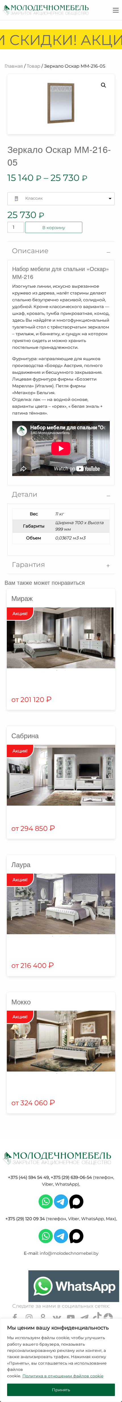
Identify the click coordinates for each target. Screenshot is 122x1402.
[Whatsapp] (46, 1201)
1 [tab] (57, 670)
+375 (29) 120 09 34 (25, 1218)
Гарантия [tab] (28, 564)
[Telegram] (61, 1201)
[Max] (76, 1201)
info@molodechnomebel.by (69, 1253)
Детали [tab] (24, 494)
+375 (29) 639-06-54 (71, 1177)
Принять (61, 1389)
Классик (34, 198)
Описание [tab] (30, 251)
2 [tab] (65, 670)
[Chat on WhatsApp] (73, 1286)
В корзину (53, 227)
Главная (14, 66)
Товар (33, 66)
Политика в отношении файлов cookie (62, 1375)
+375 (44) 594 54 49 (28, 1177)
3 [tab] (69, 936)
